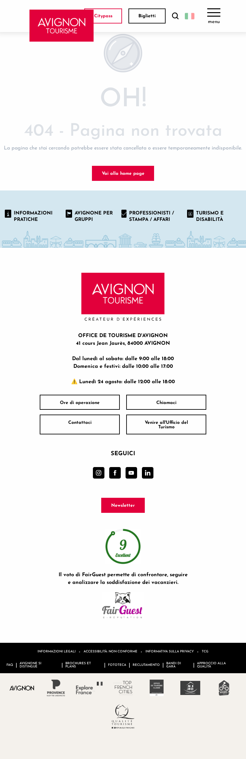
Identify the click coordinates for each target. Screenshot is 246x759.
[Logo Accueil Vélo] (224, 688)
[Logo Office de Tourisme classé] (156, 688)
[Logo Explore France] (89, 688)
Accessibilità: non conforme (110, 651)
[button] (175, 16)
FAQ (9, 664)
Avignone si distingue (30, 664)
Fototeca (117, 664)
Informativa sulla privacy (169, 651)
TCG (205, 651)
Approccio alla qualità (211, 664)
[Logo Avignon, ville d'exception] (22, 687)
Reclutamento (146, 664)
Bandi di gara (173, 664)
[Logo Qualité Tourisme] (123, 716)
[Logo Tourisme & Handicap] (190, 688)
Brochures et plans (78, 664)
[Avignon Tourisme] (61, 26)
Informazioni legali (56, 651)
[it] (189, 16)
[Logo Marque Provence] (56, 688)
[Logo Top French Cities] (123, 688)
